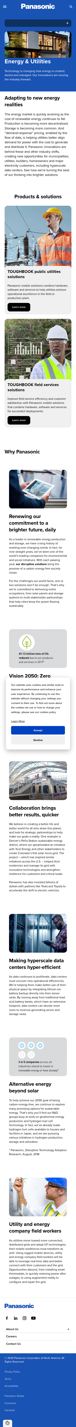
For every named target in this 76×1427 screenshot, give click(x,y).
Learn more (21, 307)
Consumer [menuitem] (10, 1403)
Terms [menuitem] (8, 1379)
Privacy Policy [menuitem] (12, 1371)
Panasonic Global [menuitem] (14, 1396)
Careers (11, 1336)
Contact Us (13, 1344)
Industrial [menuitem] (10, 1410)
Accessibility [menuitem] (11, 1386)
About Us (12, 1329)
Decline (38, 740)
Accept (38, 730)
